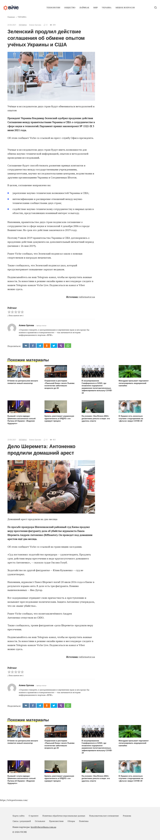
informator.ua (87, 297)
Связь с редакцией (22, 821)
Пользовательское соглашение (104, 815)
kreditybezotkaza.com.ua (43, 826)
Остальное (40, 821)
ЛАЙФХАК (84, 7)
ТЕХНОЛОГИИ (53, 7)
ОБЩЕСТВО (69, 7)
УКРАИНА (106, 7)
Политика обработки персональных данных (63, 815)
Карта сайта (18, 815)
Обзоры (71, 821)
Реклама (127, 815)
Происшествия (56, 821)
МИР (95, 7)
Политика (83, 821)
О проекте (33, 815)
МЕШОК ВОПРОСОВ (125, 7)
